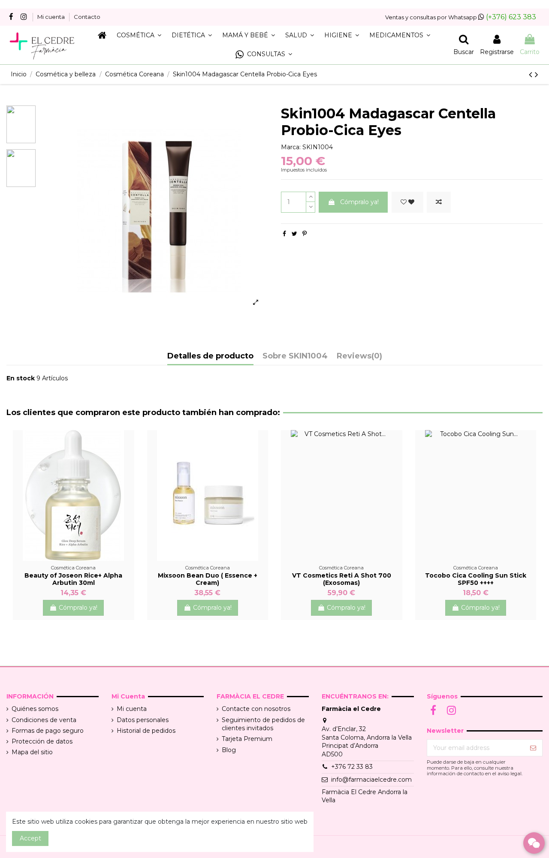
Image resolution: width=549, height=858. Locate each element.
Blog (229, 750)
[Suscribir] (533, 748)
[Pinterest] (304, 234)
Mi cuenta (51, 16)
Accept (30, 838)
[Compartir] (284, 234)
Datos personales (143, 720)
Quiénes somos (35, 709)
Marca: (291, 147)
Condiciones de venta (44, 720)
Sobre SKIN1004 (295, 356)
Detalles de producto (210, 356)
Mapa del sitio (32, 752)
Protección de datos (42, 741)
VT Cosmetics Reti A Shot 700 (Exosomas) (341, 579)
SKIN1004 (317, 147)
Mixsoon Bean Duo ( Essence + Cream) (207, 579)
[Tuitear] (294, 234)
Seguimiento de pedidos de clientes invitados (263, 724)
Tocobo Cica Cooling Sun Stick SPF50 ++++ (475, 579)
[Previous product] (532, 74)
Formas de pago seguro (48, 731)
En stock (20, 378)
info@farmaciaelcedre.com (371, 779)
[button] (263, 54)
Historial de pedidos (146, 731)
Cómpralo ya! (359, 202)
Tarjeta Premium (247, 739)
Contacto (87, 16)
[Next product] (536, 74)
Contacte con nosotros (256, 709)
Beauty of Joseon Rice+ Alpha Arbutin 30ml (73, 579)
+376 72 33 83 (352, 767)
